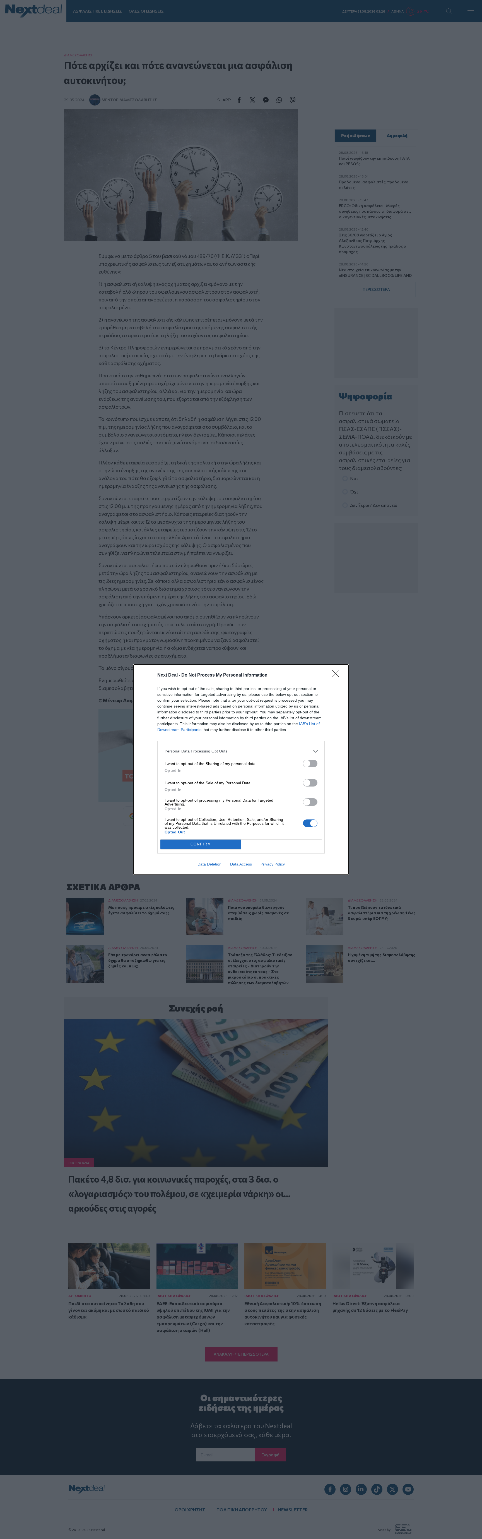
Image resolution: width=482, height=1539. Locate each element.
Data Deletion (209, 864)
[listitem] (241, 751)
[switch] (310, 763)
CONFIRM (201, 844)
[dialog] (241, 770)
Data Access (241, 864)
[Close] (337, 675)
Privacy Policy (273, 864)
